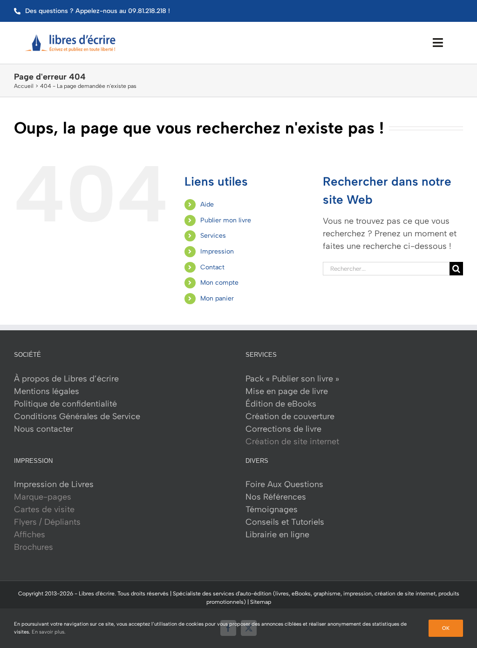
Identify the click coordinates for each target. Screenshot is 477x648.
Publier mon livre (225, 220)
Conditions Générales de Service (77, 416)
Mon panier (217, 298)
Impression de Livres (54, 484)
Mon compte (219, 283)
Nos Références (275, 497)
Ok (446, 628)
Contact (212, 267)
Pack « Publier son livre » (292, 379)
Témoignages (271, 509)
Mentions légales (46, 391)
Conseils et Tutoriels (284, 522)
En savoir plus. (49, 632)
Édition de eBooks (280, 404)
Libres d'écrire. (97, 593)
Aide (207, 204)
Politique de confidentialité (65, 404)
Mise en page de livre (286, 391)
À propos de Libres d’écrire (66, 379)
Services (213, 236)
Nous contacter (43, 429)
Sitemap (260, 602)
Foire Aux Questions (284, 484)
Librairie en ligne (277, 534)
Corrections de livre (283, 429)
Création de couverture (289, 416)
